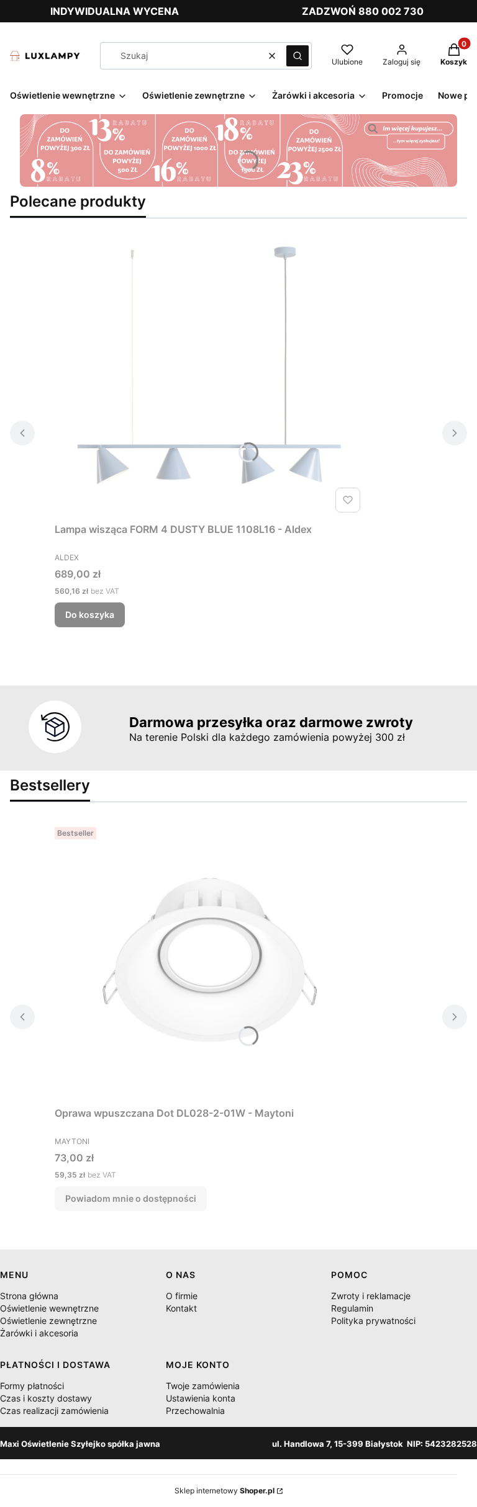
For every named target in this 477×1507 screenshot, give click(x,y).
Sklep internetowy (225, 1490)
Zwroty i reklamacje (371, 1295)
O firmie (182, 1295)
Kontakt (181, 1308)
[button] (297, 55)
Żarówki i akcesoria (39, 1333)
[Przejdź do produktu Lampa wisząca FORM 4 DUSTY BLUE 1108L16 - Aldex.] (210, 377)
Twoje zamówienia (203, 1385)
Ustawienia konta (200, 1398)
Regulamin (352, 1308)
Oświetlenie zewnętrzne (48, 1320)
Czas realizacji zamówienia (54, 1410)
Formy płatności (32, 1385)
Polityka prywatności (373, 1320)
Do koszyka (89, 614)
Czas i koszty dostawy (46, 1398)
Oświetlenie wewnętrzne (49, 1308)
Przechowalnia (195, 1410)
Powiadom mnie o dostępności (130, 1198)
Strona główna (29, 1295)
